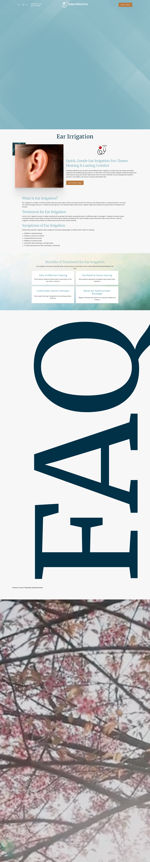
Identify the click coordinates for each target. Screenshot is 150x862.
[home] (75, 4)
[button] (19, 5)
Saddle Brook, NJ (36, 4)
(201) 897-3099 (35, 6)
